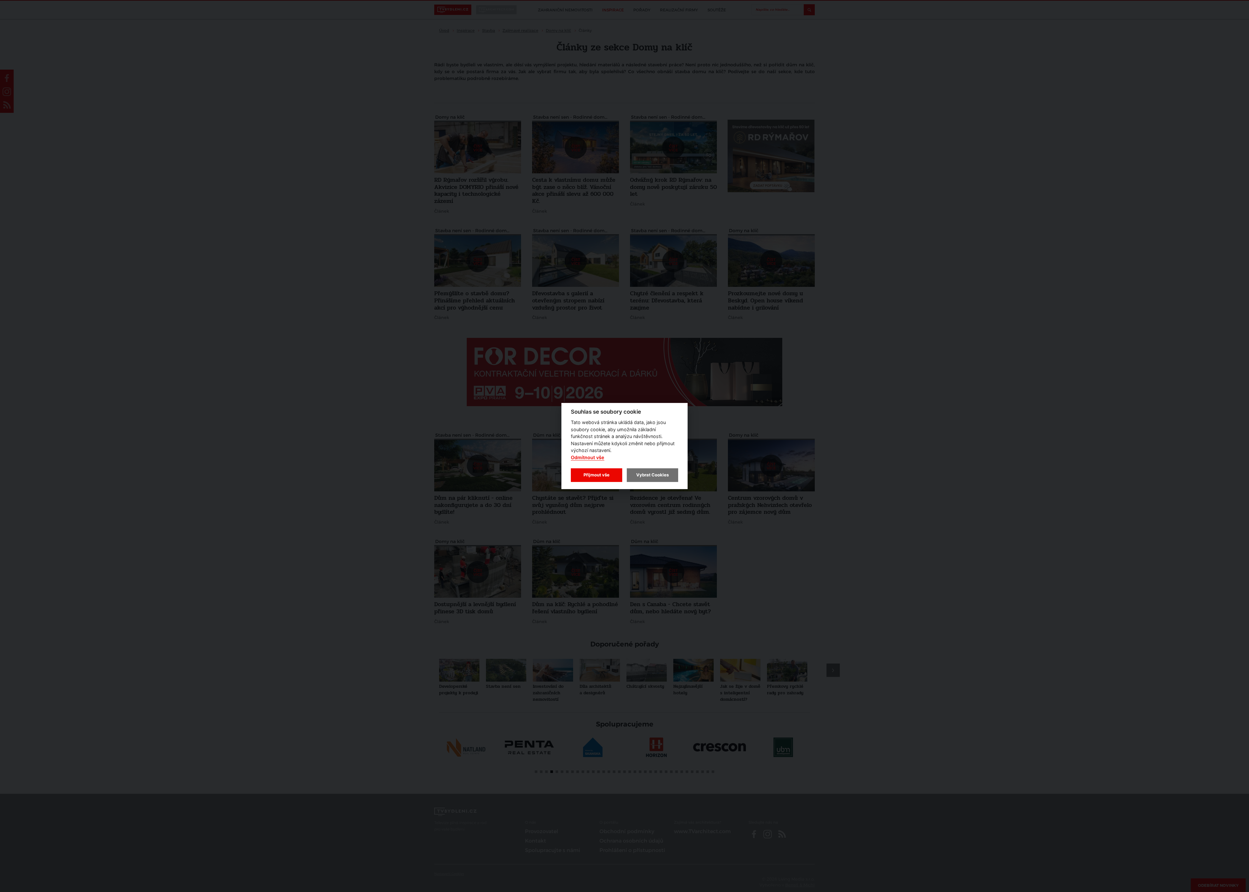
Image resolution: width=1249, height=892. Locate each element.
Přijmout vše (597, 474)
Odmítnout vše (587, 457)
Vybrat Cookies (652, 474)
